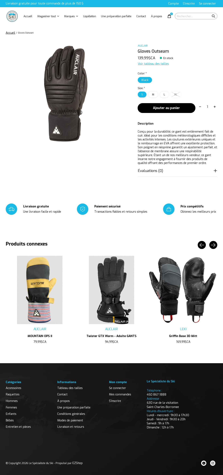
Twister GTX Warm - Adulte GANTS (111, 336)
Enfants (11, 414)
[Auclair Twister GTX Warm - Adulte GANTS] (111, 290)
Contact (141, 16)
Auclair (143, 45)
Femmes (11, 407)
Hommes (12, 401)
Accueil (28, 16)
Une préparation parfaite (116, 16)
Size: (141, 88)
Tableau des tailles (70, 388)
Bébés (10, 420)
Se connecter (117, 388)
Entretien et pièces (18, 427)
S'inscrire (115, 401)
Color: (142, 73)
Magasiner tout (46, 16)
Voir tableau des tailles (153, 64)
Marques (69, 16)
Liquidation (89, 16)
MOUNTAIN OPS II (40, 336)
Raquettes (12, 394)
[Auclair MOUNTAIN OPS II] (40, 290)
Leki (183, 329)
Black (144, 80)
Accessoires (13, 388)
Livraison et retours (70, 427)
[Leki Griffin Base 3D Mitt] (183, 290)
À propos (156, 16)
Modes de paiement (70, 420)
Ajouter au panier (166, 108)
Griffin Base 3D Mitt (183, 336)
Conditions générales (71, 414)
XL (175, 94)
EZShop (77, 463)
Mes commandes (120, 394)
